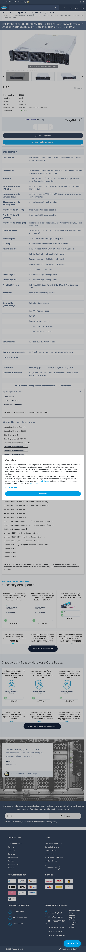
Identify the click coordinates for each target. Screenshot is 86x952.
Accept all (43, 494)
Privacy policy (35, 483)
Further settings (11, 487)
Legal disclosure (43, 481)
